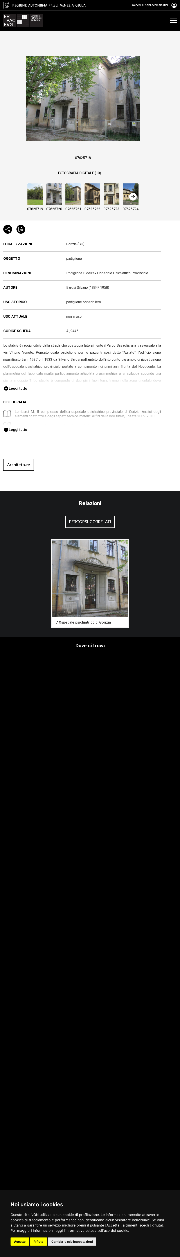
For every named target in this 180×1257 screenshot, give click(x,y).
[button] (133, 196)
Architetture (18, 465)
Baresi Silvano (77, 287)
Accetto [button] (20, 1241)
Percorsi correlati (90, 522)
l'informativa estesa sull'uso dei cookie (96, 1230)
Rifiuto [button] (38, 1241)
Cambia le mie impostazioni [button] (72, 1241)
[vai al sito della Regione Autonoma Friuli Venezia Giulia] (46, 5)
